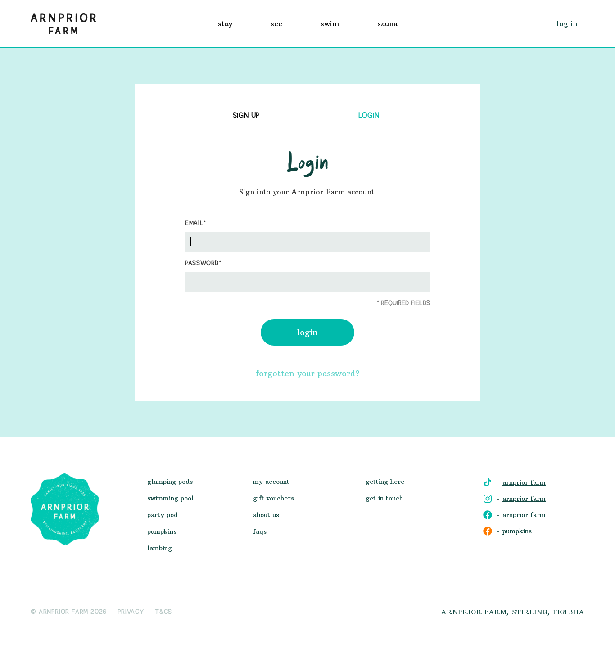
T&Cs (163, 612)
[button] (225, 23)
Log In (566, 23)
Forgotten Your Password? (308, 373)
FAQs (260, 531)
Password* (203, 263)
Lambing (159, 548)
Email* (195, 223)
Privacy (131, 612)
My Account (271, 481)
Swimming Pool (170, 498)
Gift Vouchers (273, 498)
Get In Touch (384, 498)
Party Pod (162, 515)
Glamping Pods (170, 481)
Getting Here (385, 481)
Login (307, 332)
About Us (266, 515)
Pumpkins (161, 531)
